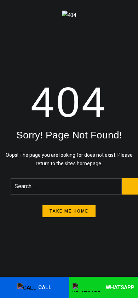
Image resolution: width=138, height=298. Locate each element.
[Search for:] (66, 186)
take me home (69, 211)
